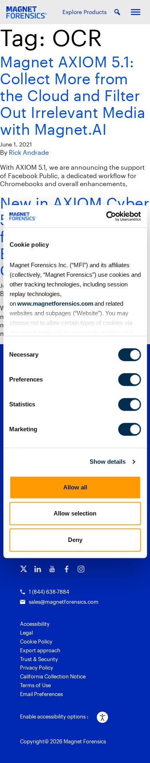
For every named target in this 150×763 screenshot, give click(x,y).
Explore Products (84, 11)
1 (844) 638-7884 (49, 591)
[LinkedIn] (37, 569)
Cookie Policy (36, 641)
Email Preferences (41, 694)
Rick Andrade (29, 152)
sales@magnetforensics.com (63, 602)
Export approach (40, 650)
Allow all (75, 487)
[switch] (129, 379)
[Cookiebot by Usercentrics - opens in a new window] (107, 216)
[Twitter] (23, 569)
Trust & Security (39, 659)
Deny (75, 539)
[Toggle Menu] (135, 12)
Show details (108, 461)
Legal (26, 632)
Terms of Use (35, 685)
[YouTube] (52, 569)
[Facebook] (66, 569)
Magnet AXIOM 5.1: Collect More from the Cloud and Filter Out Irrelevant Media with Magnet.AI (72, 95)
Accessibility (35, 624)
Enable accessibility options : (54, 716)
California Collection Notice (53, 676)
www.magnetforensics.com (54, 303)
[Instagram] (81, 569)
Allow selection (75, 513)
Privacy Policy (36, 667)
